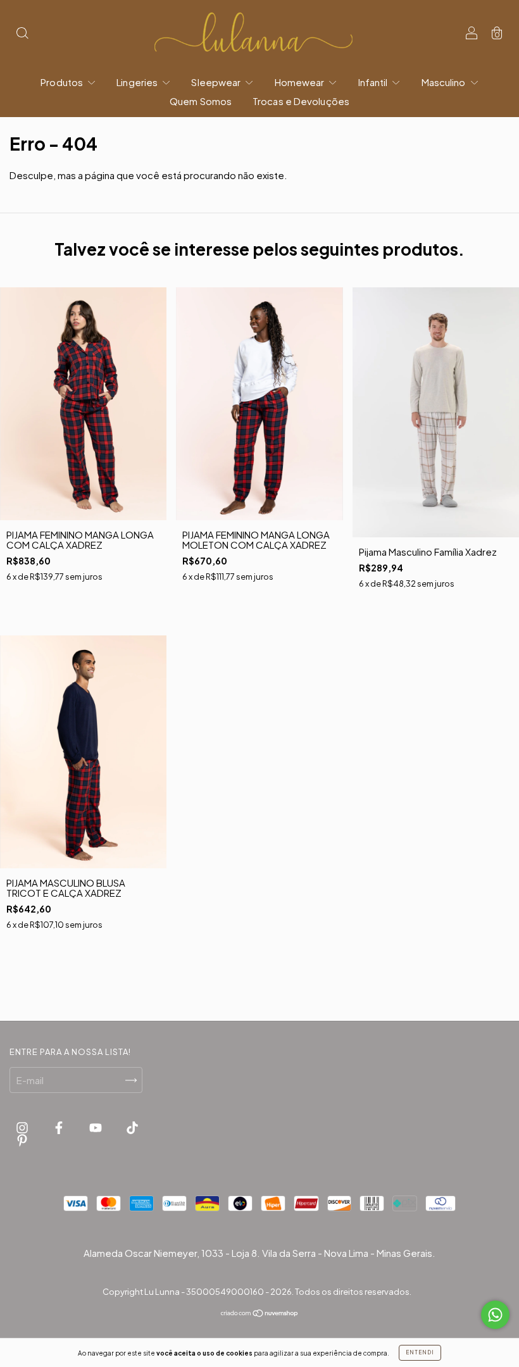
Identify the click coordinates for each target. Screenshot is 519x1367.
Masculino (445, 82)
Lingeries (137, 82)
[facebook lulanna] (59, 1127)
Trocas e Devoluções (301, 101)
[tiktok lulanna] (132, 1127)
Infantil (374, 82)
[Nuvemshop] (259, 1313)
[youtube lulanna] (96, 1127)
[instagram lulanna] (23, 1127)
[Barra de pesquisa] (22, 34)
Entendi (420, 1352)
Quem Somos (201, 101)
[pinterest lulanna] (22, 1140)
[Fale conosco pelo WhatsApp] (495, 1315)
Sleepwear (216, 82)
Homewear (301, 82)
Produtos (63, 82)
